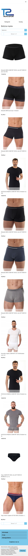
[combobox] (14, 30)
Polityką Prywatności (5, 548)
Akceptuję (22, 550)
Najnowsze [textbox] (4, 30)
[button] (14, 532)
